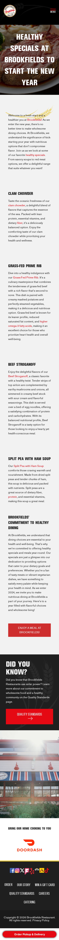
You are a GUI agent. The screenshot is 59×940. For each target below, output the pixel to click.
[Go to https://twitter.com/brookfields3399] (22, 871)
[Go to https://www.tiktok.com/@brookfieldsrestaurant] (46, 871)
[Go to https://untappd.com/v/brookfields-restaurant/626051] (41, 870)
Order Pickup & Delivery (29, 934)
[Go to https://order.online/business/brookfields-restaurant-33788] (29, 845)
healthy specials (35, 155)
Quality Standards (21, 893)
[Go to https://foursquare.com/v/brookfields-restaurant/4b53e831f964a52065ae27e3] (27, 871)
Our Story (23, 885)
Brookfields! (34, 120)
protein (12, 497)
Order (8, 884)
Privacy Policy (40, 920)
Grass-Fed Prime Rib (25, 277)
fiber (19, 223)
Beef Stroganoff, (18, 376)
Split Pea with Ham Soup (29, 466)
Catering (29, 902)
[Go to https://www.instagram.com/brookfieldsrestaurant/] (17, 870)
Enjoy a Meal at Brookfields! (29, 630)
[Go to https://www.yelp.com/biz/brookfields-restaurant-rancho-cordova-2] (32, 871)
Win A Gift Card (45, 885)
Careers (44, 893)
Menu (53, 12)
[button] (29, 716)
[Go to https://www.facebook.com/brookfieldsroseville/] (12, 870)
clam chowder (16, 205)
